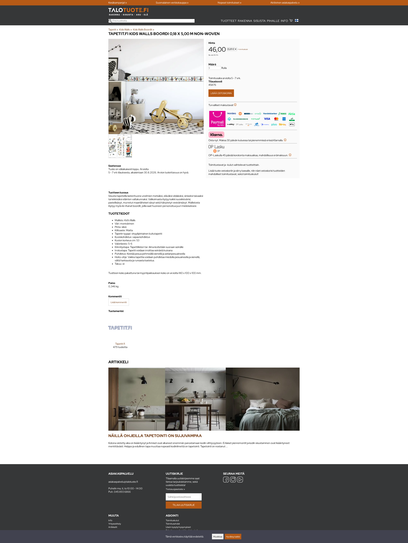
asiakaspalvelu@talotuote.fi (123, 481)
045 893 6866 (122, 491)
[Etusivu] (128, 14)
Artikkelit (112, 527)
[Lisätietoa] (235, 105)
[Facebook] (226, 480)
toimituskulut (243, 49)
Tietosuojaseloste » (175, 489)
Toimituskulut (172, 520)
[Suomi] (297, 20)
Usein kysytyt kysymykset (178, 527)
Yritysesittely (114, 523)
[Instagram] (233, 480)
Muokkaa (217, 536)
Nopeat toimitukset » (229, 2)
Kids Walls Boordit (143, 29)
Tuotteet (229, 21)
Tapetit (113, 29)
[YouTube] (240, 480)
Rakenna (245, 21)
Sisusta (259, 21)
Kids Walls (125, 29)
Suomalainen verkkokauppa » (172, 2)
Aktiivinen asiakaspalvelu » (285, 2)
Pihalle (273, 21)
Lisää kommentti (119, 302)
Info (284, 21)
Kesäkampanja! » (117, 2)
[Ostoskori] (290, 20)
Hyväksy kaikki (233, 536)
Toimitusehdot (173, 523)
